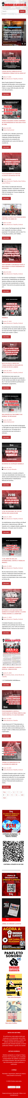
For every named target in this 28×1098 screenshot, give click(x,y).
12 (16, 795)
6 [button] (10, 44)
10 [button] (15, 44)
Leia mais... (6, 94)
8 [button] (13, 44)
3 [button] (6, 44)
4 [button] (7, 44)
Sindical (19, 27)
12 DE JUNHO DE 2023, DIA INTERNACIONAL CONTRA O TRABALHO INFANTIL (13, 560)
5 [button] (9, 44)
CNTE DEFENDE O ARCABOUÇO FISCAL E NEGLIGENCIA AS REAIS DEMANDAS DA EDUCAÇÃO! (13, 266)
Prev (4, 792)
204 (22, 795)
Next (4, 798)
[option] (14, 32)
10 (7, 795)
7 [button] (11, 44)
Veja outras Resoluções (14, 997)
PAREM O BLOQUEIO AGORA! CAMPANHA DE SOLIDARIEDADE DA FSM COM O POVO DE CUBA (14, 122)
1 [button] (3, 44)
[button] (22, 44)
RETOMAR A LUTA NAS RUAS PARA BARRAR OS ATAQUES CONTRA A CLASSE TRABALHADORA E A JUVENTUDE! (14, 611)
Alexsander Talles (17, 1093)
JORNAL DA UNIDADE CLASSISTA (11, 924)
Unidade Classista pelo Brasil (10, 29)
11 (12, 795)
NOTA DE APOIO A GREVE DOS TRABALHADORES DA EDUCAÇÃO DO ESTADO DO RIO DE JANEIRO (12, 365)
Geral (5, 27)
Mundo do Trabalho (12, 27)
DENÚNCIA (5, 317)
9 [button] (14, 44)
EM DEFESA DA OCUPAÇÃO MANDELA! (13, 464)
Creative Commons (15, 1075)
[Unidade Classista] (14, 4)
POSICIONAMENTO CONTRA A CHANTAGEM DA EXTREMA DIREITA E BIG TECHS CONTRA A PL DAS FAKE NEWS (14, 713)
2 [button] (5, 44)
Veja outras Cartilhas (11, 1023)
